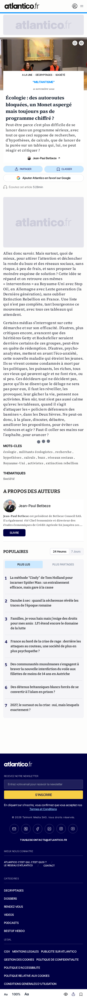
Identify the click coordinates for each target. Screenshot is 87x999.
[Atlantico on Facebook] (37, 829)
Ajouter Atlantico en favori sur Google (46, 178)
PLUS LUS (23, 564)
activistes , (37, 463)
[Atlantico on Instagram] (61, 828)
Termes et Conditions (43, 809)
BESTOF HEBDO (14, 931)
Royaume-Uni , (15, 463)
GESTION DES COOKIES (19, 959)
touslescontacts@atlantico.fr (43, 839)
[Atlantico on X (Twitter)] (26, 829)
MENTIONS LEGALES (25, 951)
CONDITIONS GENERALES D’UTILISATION (30, 983)
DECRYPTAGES (13, 890)
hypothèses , (13, 457)
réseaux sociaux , (61, 457)
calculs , (31, 457)
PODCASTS (11, 922)
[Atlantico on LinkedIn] (49, 829)
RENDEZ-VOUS (13, 906)
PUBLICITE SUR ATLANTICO (58, 951)
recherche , (64, 452)
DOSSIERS (10, 898)
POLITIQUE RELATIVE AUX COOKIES (26, 975)
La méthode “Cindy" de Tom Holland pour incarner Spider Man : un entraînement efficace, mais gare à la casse (41, 582)
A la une (27, 74)
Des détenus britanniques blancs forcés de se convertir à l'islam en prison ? (45, 689)
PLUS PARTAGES (63, 564)
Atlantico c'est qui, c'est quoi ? (25, 862)
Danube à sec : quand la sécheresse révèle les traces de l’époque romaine (44, 603)
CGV (7, 951)
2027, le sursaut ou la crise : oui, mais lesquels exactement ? (44, 707)
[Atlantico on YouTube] (72, 828)
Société (60, 74)
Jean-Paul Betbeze (45, 158)
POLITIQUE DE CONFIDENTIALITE (57, 959)
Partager (25, 169)
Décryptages (44, 74)
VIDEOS (9, 914)
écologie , (11, 452)
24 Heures (59, 551)
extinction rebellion (62, 463)
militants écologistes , (37, 452)
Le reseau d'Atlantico (18, 865)
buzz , (43, 457)
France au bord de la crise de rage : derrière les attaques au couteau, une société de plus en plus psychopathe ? (46, 646)
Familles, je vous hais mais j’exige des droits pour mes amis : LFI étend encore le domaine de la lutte (44, 623)
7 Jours (76, 551)
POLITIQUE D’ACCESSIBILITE (22, 967)
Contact (49, 865)
